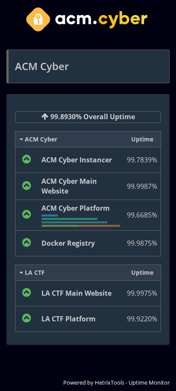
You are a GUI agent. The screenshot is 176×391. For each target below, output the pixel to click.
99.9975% (142, 293)
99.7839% (142, 160)
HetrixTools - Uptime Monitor (132, 382)
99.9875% (142, 243)
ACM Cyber (40, 139)
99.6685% (142, 215)
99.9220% (142, 318)
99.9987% (142, 186)
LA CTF (34, 272)
